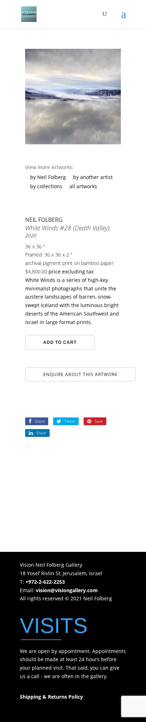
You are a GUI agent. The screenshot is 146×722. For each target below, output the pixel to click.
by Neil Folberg (48, 177)
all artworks (83, 186)
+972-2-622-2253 (45, 581)
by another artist (93, 177)
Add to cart (60, 342)
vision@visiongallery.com (67, 590)
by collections (46, 186)
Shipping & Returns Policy (51, 696)
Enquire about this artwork (80, 374)
